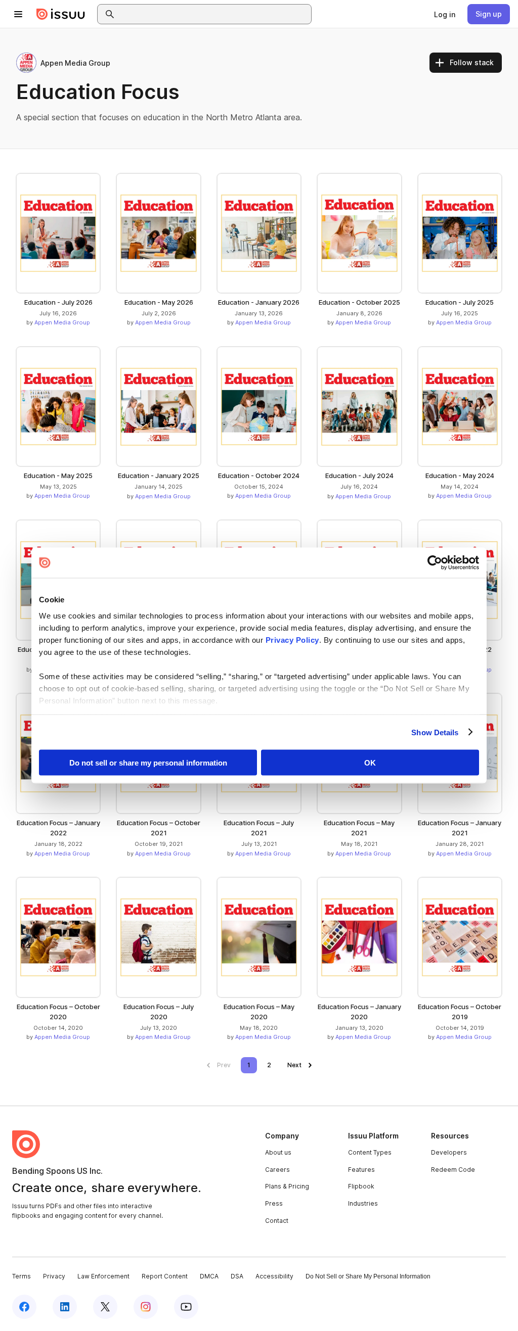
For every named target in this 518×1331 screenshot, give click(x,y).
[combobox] (213, 14)
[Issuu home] (60, 14)
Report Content (165, 1276)
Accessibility (274, 1276)
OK (370, 762)
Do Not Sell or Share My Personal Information (368, 1276)
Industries (363, 1203)
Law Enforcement (103, 1276)
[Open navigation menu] (18, 14)
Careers (277, 1169)
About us (278, 1152)
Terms (21, 1276)
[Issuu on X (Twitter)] (105, 1307)
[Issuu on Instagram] (146, 1307)
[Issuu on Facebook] (24, 1307)
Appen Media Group (62, 322)
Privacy (54, 1276)
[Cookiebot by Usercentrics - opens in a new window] (435, 563)
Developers (449, 1152)
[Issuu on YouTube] (186, 1307)
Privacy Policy (292, 639)
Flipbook (361, 1186)
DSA (237, 1276)
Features (361, 1169)
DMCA (209, 1276)
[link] (444, 14)
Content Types (370, 1152)
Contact (276, 1220)
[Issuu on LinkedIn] (65, 1307)
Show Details (434, 732)
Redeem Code (453, 1169)
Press (274, 1203)
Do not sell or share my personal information (148, 762)
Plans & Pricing (287, 1186)
